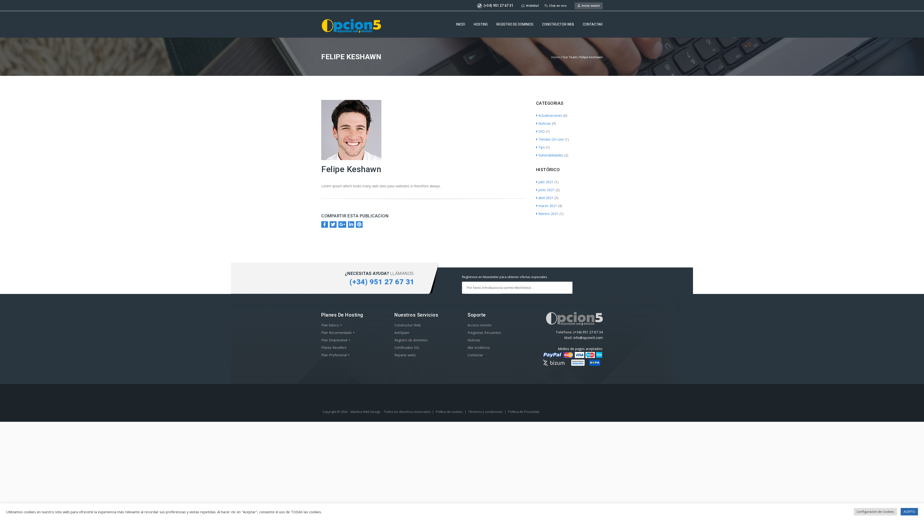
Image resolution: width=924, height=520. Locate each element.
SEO (541, 131)
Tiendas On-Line (551, 139)
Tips (541, 147)
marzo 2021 (547, 205)
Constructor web (558, 24)
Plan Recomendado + (338, 332)
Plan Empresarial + (335, 340)
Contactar (593, 24)
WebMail (532, 5)
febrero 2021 (548, 213)
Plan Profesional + (335, 355)
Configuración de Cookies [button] (875, 511)
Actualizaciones (550, 115)
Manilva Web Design (365, 412)
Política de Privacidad (523, 412)
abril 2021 (545, 197)
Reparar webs (405, 355)
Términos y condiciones (485, 412)
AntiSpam (401, 332)
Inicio (460, 24)
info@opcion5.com (588, 337)
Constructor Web (407, 325)
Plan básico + (331, 325)
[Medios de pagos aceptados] (572, 365)
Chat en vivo (558, 5)
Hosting (481, 24)
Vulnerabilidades (550, 155)
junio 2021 (546, 190)
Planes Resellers (333, 347)
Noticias (544, 123)
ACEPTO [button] (909, 511)
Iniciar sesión (590, 5)
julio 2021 (545, 182)
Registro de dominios (514, 24)
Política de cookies (449, 412)
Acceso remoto (480, 325)
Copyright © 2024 (335, 412)
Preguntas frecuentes (484, 332)
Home (555, 57)
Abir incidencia (479, 347)
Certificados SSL (407, 347)
